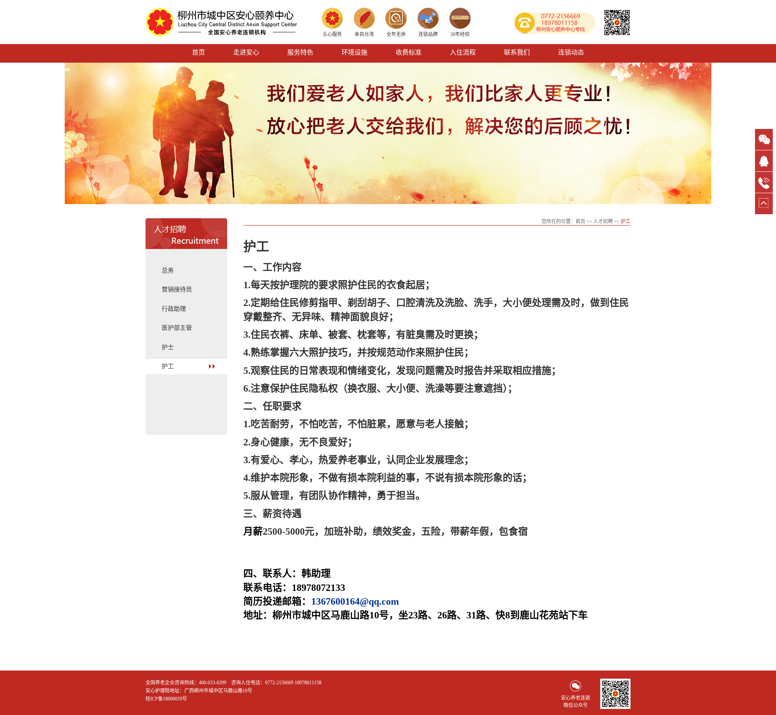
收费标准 (409, 52)
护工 (168, 366)
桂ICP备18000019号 (166, 699)
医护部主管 (177, 328)
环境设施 (354, 52)
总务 (168, 270)
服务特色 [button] (300, 52)
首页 (198, 52)
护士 (168, 347)
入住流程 (463, 52)
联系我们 (517, 52)
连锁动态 (571, 52)
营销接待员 (177, 289)
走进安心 (246, 52)
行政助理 (174, 309)
